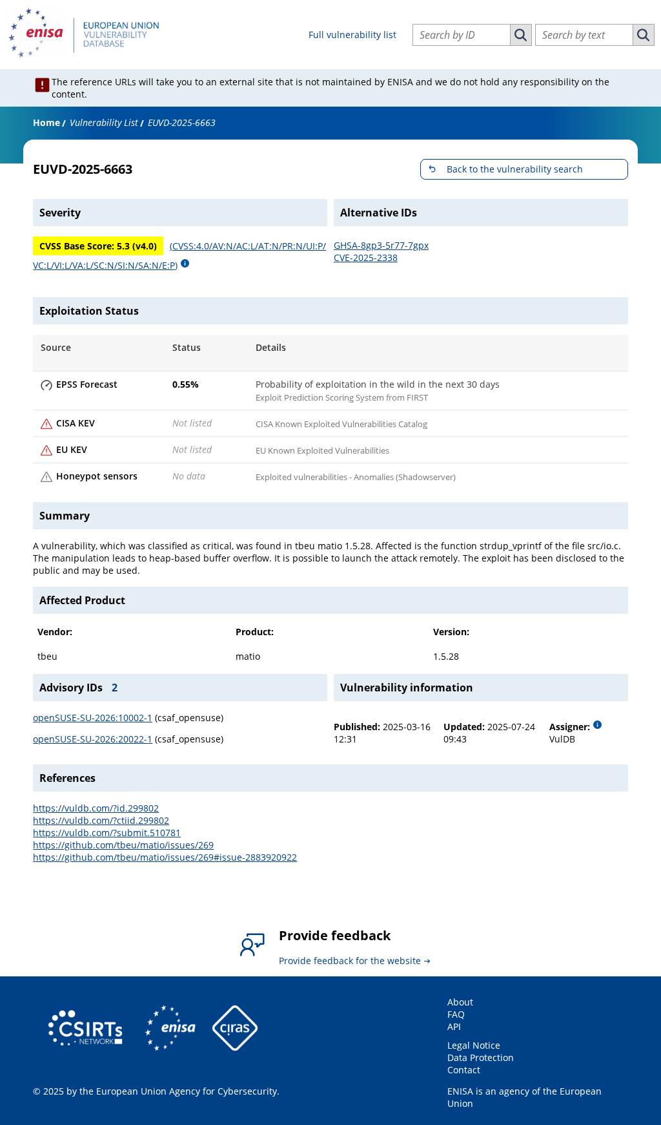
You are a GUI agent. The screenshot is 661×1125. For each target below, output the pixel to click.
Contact (463, 1070)
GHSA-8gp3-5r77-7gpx (381, 245)
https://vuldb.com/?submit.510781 (107, 832)
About (460, 1002)
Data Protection (480, 1057)
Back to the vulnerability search (515, 169)
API (454, 1026)
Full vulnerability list (352, 34)
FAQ (456, 1014)
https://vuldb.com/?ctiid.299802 (101, 820)
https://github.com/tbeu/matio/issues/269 (123, 845)
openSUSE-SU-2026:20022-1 (92, 739)
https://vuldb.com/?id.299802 (96, 808)
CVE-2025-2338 (366, 257)
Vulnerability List (104, 122)
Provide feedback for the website (350, 960)
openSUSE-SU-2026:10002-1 (92, 717)
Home (46, 122)
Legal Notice (473, 1045)
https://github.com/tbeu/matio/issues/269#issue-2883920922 (165, 857)
